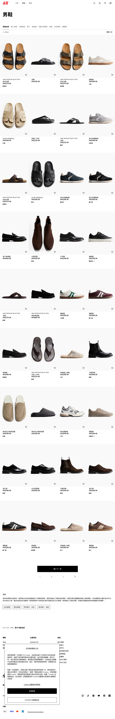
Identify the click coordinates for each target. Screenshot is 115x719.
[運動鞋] (100, 56)
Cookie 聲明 (62, 659)
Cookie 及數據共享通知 (32, 684)
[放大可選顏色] (5, 86)
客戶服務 (61, 642)
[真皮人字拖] (43, 349)
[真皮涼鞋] (14, 56)
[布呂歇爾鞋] (43, 465)
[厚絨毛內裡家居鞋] (14, 408)
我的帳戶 (61, 645)
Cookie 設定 (62, 662)
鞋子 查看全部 (20, 627)
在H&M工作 (34, 642)
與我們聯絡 (61, 654)
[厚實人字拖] (43, 115)
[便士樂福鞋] (14, 233)
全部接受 (32, 691)
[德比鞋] (14, 465)
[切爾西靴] (43, 233)
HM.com (6, 627)
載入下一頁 (57, 569)
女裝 (17, 3)
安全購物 (61, 656)
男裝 (23, 3)
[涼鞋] (43, 56)
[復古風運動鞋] (100, 115)
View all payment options (35, 712)
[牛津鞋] (72, 233)
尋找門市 (61, 648)
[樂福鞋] (14, 349)
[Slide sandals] (14, 115)
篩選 (108, 32)
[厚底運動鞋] (72, 408)
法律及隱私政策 (63, 651)
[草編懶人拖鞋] (72, 349)
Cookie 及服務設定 (32, 700)
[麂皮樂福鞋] (43, 290)
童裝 (30, 3)
